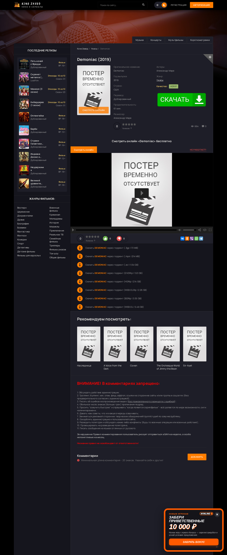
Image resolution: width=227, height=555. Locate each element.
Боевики (21, 227)
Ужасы (94, 48)
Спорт (20, 243)
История (54, 222)
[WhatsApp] (196, 239)
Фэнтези (21, 235)
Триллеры (55, 245)
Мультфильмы (175, 39)
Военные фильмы (54, 209)
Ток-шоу (54, 253)
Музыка (140, 39)
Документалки (25, 215)
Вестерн (22, 207)
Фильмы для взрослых (29, 255)
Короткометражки (200, 39)
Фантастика (23, 231)
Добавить (197, 456)
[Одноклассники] (187, 239)
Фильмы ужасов (58, 249)
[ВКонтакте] (182, 239)
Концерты (156, 39)
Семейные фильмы (55, 240)
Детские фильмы (26, 251)
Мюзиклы (54, 226)
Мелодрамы (56, 218)
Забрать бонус (194, 542)
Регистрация (179, 5)
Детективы (23, 247)
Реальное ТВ (56, 234)
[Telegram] (201, 239)
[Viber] (192, 239)
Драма (20, 219)
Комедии (22, 239)
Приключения (57, 230)
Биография (23, 223)
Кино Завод (82, 48)
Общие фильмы (57, 257)
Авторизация (201, 5)
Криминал (55, 214)
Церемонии (23, 211)
